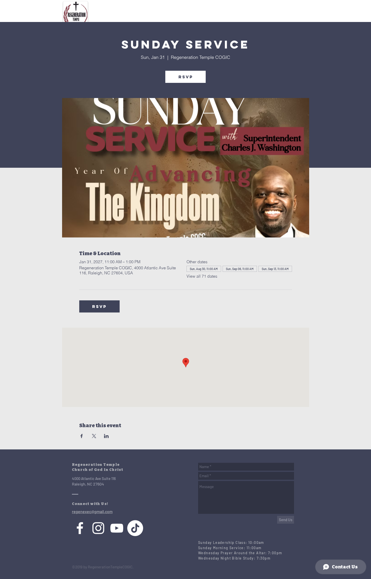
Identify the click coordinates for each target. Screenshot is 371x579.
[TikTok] (135, 528)
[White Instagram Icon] (98, 528)
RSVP (185, 76)
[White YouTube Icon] (117, 528)
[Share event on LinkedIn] (106, 436)
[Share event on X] (94, 436)
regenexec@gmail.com (92, 511)
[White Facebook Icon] (80, 528)
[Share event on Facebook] (81, 436)
